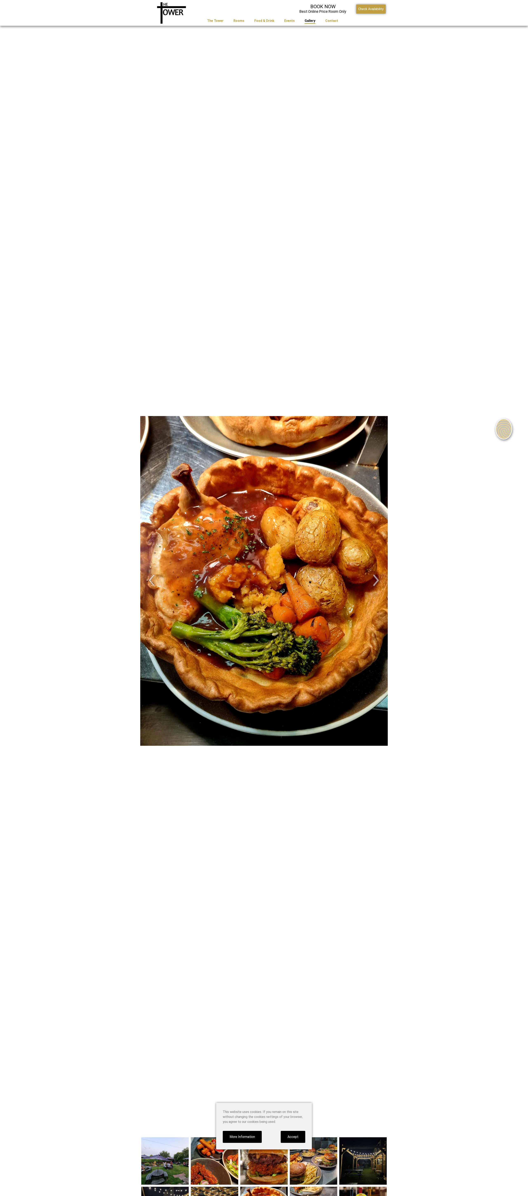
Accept (293, 1137)
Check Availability (371, 9)
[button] (151, 580)
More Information (242, 1137)
